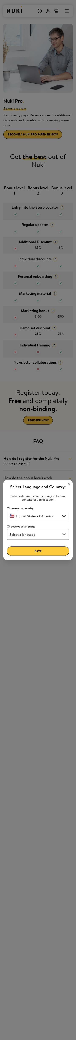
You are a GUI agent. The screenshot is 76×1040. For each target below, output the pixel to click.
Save (38, 551)
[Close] (69, 484)
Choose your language (21, 526)
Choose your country (20, 508)
